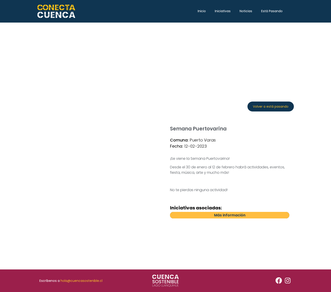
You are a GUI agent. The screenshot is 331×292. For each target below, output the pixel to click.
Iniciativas (223, 11)
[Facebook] (279, 281)
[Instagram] (288, 281)
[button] (270, 106)
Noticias (246, 11)
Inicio (202, 11)
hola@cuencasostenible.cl (81, 280)
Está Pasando (272, 11)
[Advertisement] (165, 56)
